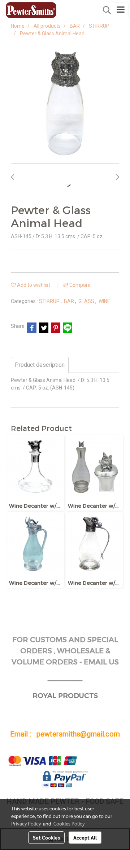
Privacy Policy (26, 823)
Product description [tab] (40, 364)
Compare (79, 285)
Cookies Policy (68, 823)
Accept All (85, 837)
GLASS (86, 301)
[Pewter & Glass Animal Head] (65, 104)
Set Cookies (46, 837)
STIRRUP (50, 301)
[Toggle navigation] (121, 10)
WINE (104, 301)
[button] (104, 10)
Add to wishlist (33, 285)
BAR (69, 301)
